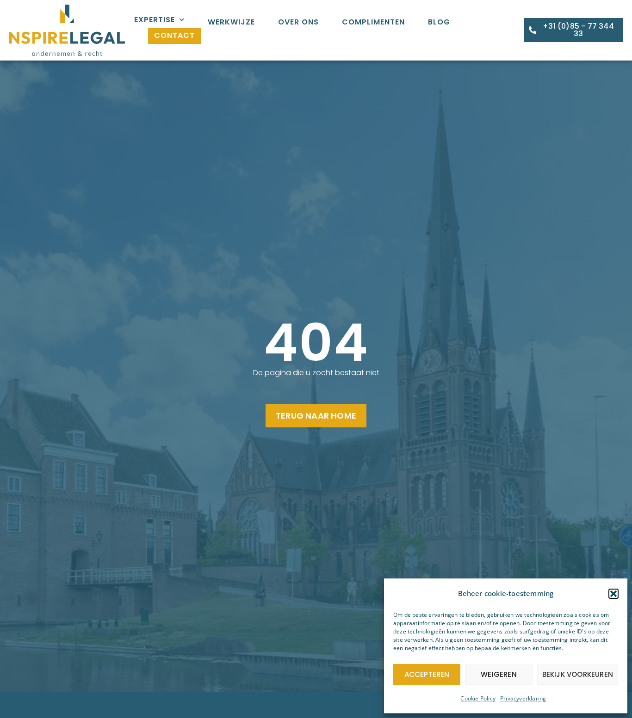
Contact (174, 35)
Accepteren (427, 674)
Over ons (298, 22)
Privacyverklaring (523, 698)
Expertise (154, 20)
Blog (439, 22)
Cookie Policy (478, 698)
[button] (613, 593)
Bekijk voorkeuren (577, 674)
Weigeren (499, 674)
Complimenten (373, 22)
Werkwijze (231, 22)
